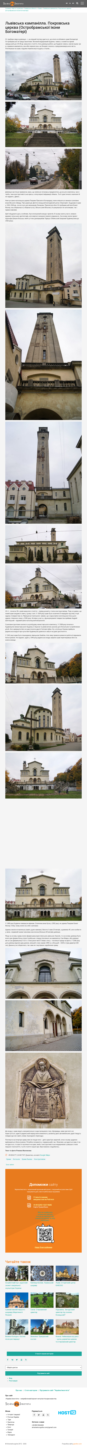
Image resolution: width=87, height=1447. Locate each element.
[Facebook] (34, 1415)
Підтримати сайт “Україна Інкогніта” (55, 1390)
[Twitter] (39, 1415)
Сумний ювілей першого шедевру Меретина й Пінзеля (15, 1312)
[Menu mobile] (82, 3)
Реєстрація (13, 1381)
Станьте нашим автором (44, 1354)
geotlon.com (77, 1444)
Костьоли (16, 1159)
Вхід (10, 1378)
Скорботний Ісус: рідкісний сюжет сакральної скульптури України (16, 1285)
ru (70, 3)
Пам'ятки (11, 1422)
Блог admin (10, 1164)
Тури (9, 1419)
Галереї (10, 1430)
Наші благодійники (43, 1247)
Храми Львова (27, 1159)
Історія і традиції (14, 1414)
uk (67, 3)
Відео (10, 1432)
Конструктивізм (39, 1159)
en (73, 3)
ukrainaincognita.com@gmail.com (44, 1427)
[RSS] (48, 1415)
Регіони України (13, 1417)
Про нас (19, 1390)
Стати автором (31, 1390)
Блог (9, 1427)
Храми (8, 1159)
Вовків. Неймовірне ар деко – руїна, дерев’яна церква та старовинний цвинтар (67, 1339)
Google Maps (45, 1155)
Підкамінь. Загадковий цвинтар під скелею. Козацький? (65, 1312)
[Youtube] (43, 1415)
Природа (11, 1424)
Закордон (11, 1435)
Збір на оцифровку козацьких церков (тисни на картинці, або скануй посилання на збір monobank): (45, 1216)
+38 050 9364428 (38, 1425)
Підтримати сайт (43, 1373)
